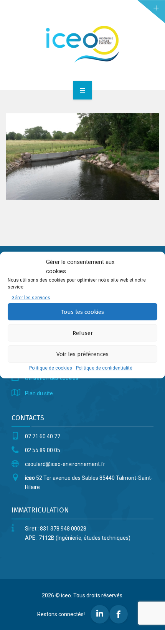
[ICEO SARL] (82, 44)
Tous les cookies (82, 311)
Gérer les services (31, 297)
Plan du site (39, 393)
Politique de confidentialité (104, 368)
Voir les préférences (82, 354)
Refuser (83, 333)
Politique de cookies (50, 368)
